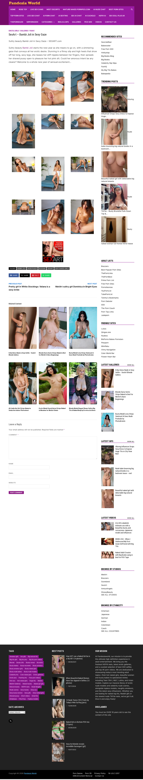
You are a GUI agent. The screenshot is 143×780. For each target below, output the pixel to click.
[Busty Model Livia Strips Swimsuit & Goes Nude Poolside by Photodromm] (107, 414)
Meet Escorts (53, 9)
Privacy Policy (100, 773)
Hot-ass (12, 681)
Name (11, 464)
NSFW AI (102, 16)
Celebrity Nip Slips (109, 63)
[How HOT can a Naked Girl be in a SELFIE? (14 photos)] (58, 656)
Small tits (35, 696)
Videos (98, 22)
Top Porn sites (17, 16)
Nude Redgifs (36, 687)
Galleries (76, 22)
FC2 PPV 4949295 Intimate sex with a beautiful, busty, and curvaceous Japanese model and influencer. (123, 528)
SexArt (50, 268)
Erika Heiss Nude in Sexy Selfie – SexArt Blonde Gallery (124, 372)
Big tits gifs (13, 659)
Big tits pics (23, 659)
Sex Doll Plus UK (117, 16)
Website (12, 483)
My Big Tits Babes (108, 70)
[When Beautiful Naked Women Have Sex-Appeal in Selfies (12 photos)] (58, 678)
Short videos (25, 696)
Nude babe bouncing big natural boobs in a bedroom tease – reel (124, 470)
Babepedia (105, 74)
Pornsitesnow (107, 287)
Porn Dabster (106, 301)
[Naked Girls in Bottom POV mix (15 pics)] (58, 722)
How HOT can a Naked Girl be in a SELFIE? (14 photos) (78, 657)
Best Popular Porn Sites (111, 270)
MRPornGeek (32, 22)
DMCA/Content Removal (82, 776)
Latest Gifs (107, 441)
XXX (103, 305)
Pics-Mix (88, 22)
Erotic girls (14, 30)
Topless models (33, 699)
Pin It (37, 275)
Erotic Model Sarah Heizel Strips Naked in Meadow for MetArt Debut (52, 409)
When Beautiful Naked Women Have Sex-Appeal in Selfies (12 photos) (78, 680)
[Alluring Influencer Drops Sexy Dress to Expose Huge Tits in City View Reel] (107, 447)
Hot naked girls (22, 681)
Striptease (13, 699)
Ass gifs (23, 656)
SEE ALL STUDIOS (109, 595)
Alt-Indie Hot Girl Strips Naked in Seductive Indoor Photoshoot (20, 409)
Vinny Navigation (108, 350)
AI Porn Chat (49, 16)
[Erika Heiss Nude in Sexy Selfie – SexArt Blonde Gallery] (107, 370)
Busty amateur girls (16, 668)
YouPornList (106, 291)
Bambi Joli (28, 48)
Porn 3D (88, 773)
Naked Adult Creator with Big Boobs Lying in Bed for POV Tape (124, 554)
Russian (42, 268)
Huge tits (33, 681)
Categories (47, 22)
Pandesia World (30, 773)
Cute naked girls (25, 674)
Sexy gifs (28, 693)
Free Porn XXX (107, 49)
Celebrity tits (14, 674)
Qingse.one (106, 332)
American (105, 611)
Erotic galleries (38, 674)
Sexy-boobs (25, 690)
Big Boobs (105, 60)
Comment (14, 435)
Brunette (40, 662)
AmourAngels (106, 589)
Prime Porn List (107, 280)
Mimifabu (105, 346)
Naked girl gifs (38, 684)
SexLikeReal (106, 42)
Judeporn (105, 315)
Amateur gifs (14, 656)
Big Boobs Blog (107, 56)
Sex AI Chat (76, 16)
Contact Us (99, 776)
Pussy (32, 30)
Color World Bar (107, 353)
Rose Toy (23, 9)
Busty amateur (38, 665)
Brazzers (105, 266)
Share (15, 275)
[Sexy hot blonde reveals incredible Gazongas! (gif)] (58, 744)
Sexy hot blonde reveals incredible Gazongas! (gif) (76, 745)
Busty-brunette (25, 665)
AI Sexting (63, 16)
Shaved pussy (14, 696)
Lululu (103, 329)
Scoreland (105, 582)
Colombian (105, 625)
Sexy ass (34, 690)
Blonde (12, 662)
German (104, 618)
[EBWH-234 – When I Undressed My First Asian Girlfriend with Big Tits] (107, 539)
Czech (103, 628)
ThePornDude (16, 22)
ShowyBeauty (107, 592)
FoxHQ (104, 67)
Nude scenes (14, 690)
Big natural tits (33, 656)
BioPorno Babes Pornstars (112, 339)
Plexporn (105, 343)
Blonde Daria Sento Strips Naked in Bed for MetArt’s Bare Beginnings (52, 354)
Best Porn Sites (116, 9)
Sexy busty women (16, 693)
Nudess (104, 336)
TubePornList (106, 294)
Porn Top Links (107, 312)
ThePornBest (106, 277)
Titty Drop (22, 699)
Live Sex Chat (33, 16)
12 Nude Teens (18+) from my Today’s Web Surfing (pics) (77, 701)
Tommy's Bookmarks (110, 298)
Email (11, 473)
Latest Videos (108, 517)
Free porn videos (34, 678)
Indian (103, 621)
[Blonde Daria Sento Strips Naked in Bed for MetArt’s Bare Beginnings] (107, 392)
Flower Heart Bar (108, 357)
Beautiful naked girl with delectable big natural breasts (124, 492)
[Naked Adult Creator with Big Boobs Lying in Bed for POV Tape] (107, 553)
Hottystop (105, 53)
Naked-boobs (27, 684)
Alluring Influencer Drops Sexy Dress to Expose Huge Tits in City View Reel (124, 450)
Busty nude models (30, 671)
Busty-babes (14, 665)
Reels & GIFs (63, 22)
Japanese (105, 614)
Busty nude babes (16, 671)
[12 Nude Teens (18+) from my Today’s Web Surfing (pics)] (58, 700)
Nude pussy (32, 268)
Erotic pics (13, 678)
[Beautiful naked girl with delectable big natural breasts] (107, 491)
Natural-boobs (14, 687)
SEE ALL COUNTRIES (110, 631)
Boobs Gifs (20, 662)
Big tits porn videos (35, 659)
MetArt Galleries (15, 684)
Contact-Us (110, 22)
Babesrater (106, 46)
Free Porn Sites (107, 284)
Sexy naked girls (62, 268)
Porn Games (77, 773)
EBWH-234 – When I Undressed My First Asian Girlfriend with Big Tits (124, 542)
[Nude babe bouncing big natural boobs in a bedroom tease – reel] (107, 469)
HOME (12, 9)
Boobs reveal (30, 662)
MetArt (104, 575)
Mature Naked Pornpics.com (76, 9)
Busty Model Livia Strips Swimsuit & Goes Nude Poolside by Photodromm (81, 354)
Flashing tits (23, 678)
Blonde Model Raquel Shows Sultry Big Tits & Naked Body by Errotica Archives (82, 409)
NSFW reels (25, 687)
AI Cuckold (90, 16)
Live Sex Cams (36, 9)
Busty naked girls (30, 668)
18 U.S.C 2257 (113, 773)
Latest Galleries (110, 364)
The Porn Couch (108, 308)
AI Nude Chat (99, 9)
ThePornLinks (107, 273)
